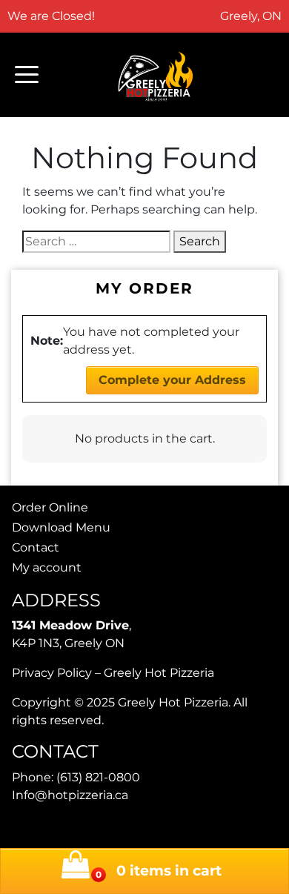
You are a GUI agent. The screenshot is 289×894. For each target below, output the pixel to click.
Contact (35, 547)
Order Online (50, 507)
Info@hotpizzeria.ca (70, 795)
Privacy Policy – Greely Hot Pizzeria (113, 673)
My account (47, 567)
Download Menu (61, 527)
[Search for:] (96, 242)
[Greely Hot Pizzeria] (156, 74)
